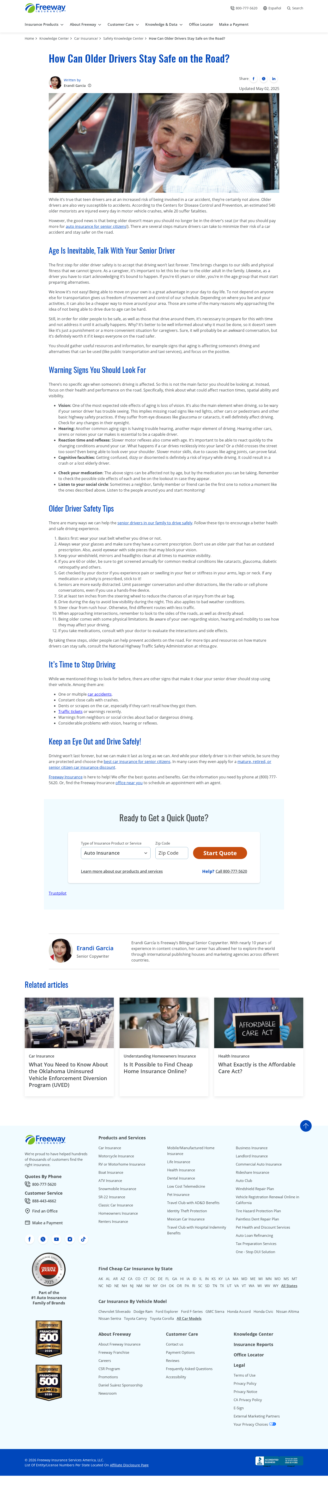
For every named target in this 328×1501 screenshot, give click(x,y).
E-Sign (239, 1407)
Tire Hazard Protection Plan (258, 1210)
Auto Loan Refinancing (254, 1235)
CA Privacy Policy (248, 1399)
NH (124, 1285)
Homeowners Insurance (118, 1213)
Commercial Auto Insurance (259, 1164)
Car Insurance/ (86, 38)
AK (100, 1278)
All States (289, 1285)
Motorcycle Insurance (116, 1156)
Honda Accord (239, 1311)
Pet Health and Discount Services (263, 1227)
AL (108, 1278)
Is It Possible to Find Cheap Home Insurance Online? (158, 1068)
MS (286, 1278)
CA (130, 1278)
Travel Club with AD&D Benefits (193, 1202)
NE (116, 1285)
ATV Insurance (110, 1180)
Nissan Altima (287, 1311)
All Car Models (189, 1318)
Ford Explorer (167, 1311)
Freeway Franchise (113, 1352)
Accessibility (176, 1376)
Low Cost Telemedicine (186, 1186)
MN (269, 1278)
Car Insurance (41, 1056)
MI (260, 1278)
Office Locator (249, 1355)
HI (182, 1278)
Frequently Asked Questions (189, 1368)
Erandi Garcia (75, 85)
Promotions (108, 1376)
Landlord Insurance (252, 1156)
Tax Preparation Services (256, 1243)
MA (235, 1278)
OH (163, 1285)
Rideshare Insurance (252, 1172)
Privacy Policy (245, 1383)
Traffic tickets (70, 711)
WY (275, 1285)
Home (29, 38)
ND (108, 1285)
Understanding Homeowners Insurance (160, 1056)
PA (187, 1285)
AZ (123, 1278)
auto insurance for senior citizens (96, 226)
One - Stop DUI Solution (255, 1251)
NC (100, 1285)
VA (236, 1285)
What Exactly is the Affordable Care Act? (257, 1068)
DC (152, 1278)
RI (193, 1285)
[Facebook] (253, 79)
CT (145, 1278)
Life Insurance (178, 1161)
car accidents (100, 694)
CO (137, 1278)
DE (160, 1278)
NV (147, 1285)
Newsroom (107, 1393)
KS (214, 1278)
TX (222, 1285)
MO (277, 1278)
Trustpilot (58, 893)
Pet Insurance (178, 1194)
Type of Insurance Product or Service (111, 843)
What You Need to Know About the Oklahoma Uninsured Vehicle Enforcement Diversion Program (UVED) (68, 1074)
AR (115, 1278)
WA (252, 1285)
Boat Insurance (110, 1172)
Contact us (174, 1344)
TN (215, 1285)
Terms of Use (244, 1375)
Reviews (172, 1360)
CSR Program (109, 1368)
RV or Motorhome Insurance (121, 1164)
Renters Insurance (113, 1221)
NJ (132, 1285)
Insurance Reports (253, 1344)
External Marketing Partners (257, 1416)
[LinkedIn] (274, 79)
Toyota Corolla (162, 1318)
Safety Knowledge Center (123, 38)
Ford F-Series (192, 1311)
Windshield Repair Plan (255, 1188)
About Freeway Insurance (119, 1344)
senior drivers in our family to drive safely (154, 523)
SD (207, 1285)
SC (200, 1285)
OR (179, 1285)
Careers (104, 1360)
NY (155, 1285)
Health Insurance (233, 1056)
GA (174, 1278)
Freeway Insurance (66, 777)
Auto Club (244, 1180)
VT (244, 1285)
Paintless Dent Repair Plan (257, 1219)
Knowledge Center (54, 38)
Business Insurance (251, 1147)
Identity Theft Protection (187, 1210)
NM (139, 1285)
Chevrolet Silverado (114, 1311)
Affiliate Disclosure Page (129, 1465)
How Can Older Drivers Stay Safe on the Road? (187, 38)
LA (227, 1278)
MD (244, 1278)
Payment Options (180, 1352)
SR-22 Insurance (111, 1196)
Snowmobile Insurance (117, 1188)
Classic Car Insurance (115, 1205)
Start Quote (220, 853)
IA (188, 1278)
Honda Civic (263, 1311)
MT (294, 1278)
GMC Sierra (215, 1311)
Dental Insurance (181, 1178)
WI (259, 1285)
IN (207, 1278)
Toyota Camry (135, 1318)
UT (229, 1285)
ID (194, 1278)
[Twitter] (263, 79)
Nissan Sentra (109, 1318)
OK (171, 1285)
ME (252, 1278)
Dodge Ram (143, 1311)
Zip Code (162, 843)
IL (200, 1278)
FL (167, 1278)
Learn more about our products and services (122, 871)
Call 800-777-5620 (231, 871)
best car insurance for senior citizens (137, 761)
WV (267, 1285)
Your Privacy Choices (251, 1424)
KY (221, 1278)
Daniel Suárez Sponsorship (120, 1385)
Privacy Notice (245, 1391)
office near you (129, 782)
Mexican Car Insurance (186, 1219)
